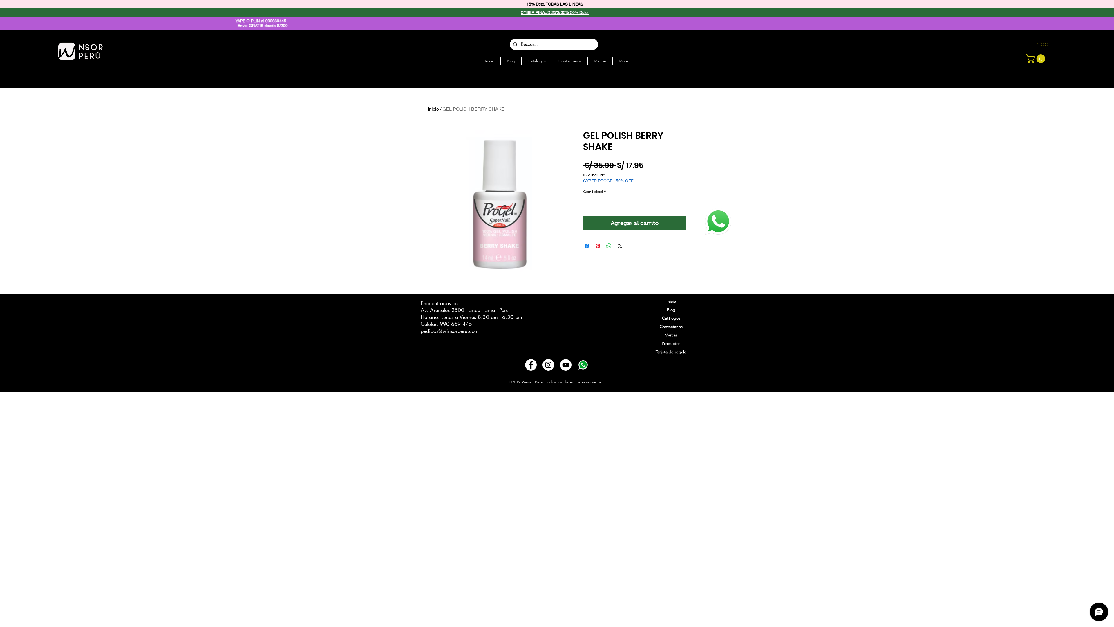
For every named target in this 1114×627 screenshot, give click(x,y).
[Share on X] (619, 245)
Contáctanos (671, 326)
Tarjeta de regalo (671, 351)
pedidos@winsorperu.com (450, 330)
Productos (671, 343)
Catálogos (671, 318)
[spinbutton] (596, 202)
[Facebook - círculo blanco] (531, 365)
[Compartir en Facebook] (586, 245)
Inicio (433, 109)
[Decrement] (587, 202)
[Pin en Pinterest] (597, 245)
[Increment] (605, 202)
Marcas (671, 335)
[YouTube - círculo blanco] (566, 365)
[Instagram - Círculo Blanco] (548, 365)
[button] (1036, 58)
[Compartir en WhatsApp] (608, 245)
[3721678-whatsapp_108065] (583, 365)
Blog (671, 309)
